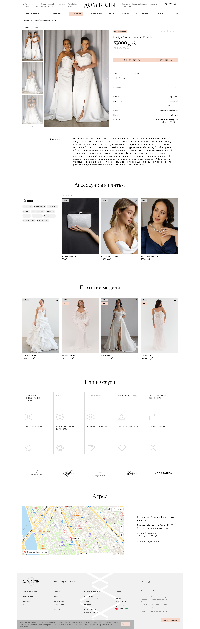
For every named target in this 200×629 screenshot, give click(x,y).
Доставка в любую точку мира (158, 397)
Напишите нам (120, 601)
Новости (118, 591)
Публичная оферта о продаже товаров (154, 611)
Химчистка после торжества (65, 428)
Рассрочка (87, 604)
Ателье (59, 396)
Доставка (87, 601)
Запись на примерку (170, 620)
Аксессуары (26, 601)
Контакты (119, 598)
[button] (32, 125)
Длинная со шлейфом (168, 110)
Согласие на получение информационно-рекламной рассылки (155, 608)
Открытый (173, 106)
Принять (125, 624)
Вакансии (56, 609)
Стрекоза (173, 97)
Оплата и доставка (59, 607)
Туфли (24, 604)
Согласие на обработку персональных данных (154, 600)
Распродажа (26, 607)
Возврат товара (58, 604)
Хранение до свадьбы (129, 396)
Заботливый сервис (128, 427)
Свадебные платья (28, 593)
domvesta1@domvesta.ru (151, 541)
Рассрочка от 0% (33, 427)
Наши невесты (58, 593)
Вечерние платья (28, 596)
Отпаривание (94, 396)
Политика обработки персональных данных (155, 597)
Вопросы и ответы (59, 599)
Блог (116, 593)
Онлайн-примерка (158, 427)
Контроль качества (97, 427)
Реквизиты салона (59, 601)
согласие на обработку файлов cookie (50, 625)
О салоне (56, 591)
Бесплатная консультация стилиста (32, 398)
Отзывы (56, 596)
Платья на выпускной (29, 599)
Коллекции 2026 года (29, 591)
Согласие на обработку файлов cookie (154, 604)
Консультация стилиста (92, 591)
